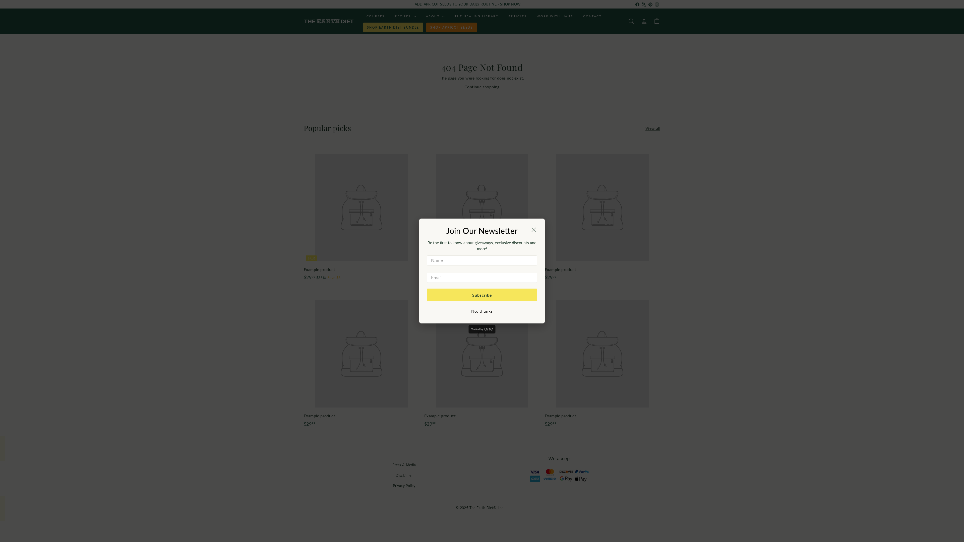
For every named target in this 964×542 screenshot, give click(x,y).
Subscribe (482, 295)
